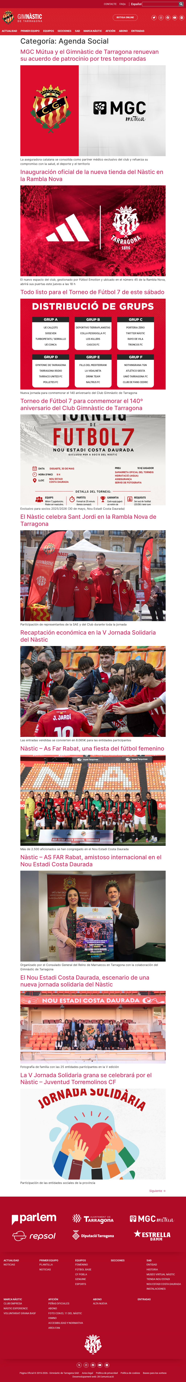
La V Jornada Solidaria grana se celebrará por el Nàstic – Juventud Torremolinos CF (86, 1079)
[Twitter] (154, 17)
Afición (110, 31)
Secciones (64, 31)
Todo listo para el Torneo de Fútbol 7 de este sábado (92, 292)
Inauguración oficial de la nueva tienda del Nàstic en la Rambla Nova (91, 175)
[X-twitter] (79, 1365)
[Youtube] (174, 17)
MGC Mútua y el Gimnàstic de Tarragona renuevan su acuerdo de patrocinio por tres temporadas (89, 55)
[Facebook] (167, 17)
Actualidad (9, 31)
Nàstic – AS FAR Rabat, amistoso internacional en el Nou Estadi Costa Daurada (90, 861)
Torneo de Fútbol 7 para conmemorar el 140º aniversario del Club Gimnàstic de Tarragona (81, 404)
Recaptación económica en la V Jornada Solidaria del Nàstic (88, 636)
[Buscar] (181, 4)
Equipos (48, 31)
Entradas (137, 31)
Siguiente (157, 1191)
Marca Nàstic (93, 31)
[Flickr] (181, 17)
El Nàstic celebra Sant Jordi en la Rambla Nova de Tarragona (88, 520)
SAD (77, 31)
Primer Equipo (30, 31)
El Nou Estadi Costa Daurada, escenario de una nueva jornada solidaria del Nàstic (84, 981)
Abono (123, 31)
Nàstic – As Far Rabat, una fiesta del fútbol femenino (92, 748)
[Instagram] (160, 17)
